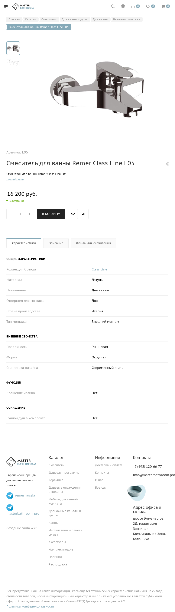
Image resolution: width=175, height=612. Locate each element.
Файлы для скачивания (93, 243)
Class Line (99, 269)
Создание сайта (18, 528)
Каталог (56, 457)
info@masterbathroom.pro (154, 475)
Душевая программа (64, 473)
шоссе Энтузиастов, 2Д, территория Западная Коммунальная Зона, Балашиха (149, 523)
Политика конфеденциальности (30, 606)
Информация (107, 457)
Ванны (53, 523)
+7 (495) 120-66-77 (147, 466)
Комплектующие (61, 549)
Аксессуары (57, 542)
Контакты (102, 473)
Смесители (57, 465)
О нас (99, 480)
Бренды (101, 487)
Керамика (56, 480)
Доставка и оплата (109, 465)
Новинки (55, 557)
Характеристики (24, 243)
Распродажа (58, 564)
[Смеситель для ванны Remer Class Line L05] (97, 89)
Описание (56, 243)
